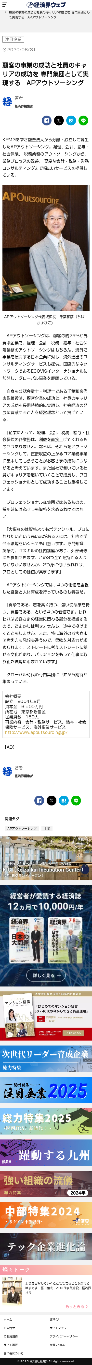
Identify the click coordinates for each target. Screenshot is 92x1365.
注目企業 (13, 39)
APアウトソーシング (22, 828)
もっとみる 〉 (78, 1306)
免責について (58, 1345)
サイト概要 (11, 1345)
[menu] (5, 5)
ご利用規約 (11, 1336)
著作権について (14, 1353)
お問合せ (9, 1328)
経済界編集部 (24, 106)
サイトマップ (58, 1328)
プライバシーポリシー (64, 1336)
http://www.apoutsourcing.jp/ (36, 732)
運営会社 (55, 1319)
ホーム (8, 1319)
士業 (47, 828)
